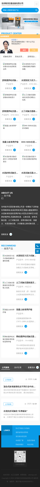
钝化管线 (30, 444)
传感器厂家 (19, 440)
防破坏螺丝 (19, 444)
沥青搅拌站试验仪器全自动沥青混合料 (11, 80)
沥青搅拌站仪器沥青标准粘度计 (11, 111)
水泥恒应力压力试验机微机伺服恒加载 (30, 80)
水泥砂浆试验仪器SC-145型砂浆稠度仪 (11, 173)
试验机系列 (7, 57)
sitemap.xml (32, 475)
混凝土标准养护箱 (10, 142)
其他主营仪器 (20, 57)
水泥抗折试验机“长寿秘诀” (15, 411)
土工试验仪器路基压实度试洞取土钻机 (30, 111)
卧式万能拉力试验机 (23, 428)
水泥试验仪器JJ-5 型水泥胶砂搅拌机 (30, 173)
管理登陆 (23, 475)
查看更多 (8, 88)
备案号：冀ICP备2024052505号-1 (21, 481)
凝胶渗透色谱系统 (22, 432)
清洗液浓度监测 (21, 436)
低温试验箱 (31, 440)
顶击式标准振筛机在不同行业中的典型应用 (20, 386)
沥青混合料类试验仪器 (33, 57)
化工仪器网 (15, 475)
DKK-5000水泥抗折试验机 (30, 142)
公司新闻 (8, 380)
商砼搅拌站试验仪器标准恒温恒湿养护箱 (26, 336)
